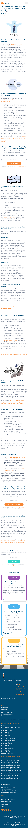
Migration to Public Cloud (7, 747)
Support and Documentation (8, 715)
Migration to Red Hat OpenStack (9, 740)
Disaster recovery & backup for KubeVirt (11, 768)
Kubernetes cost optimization (8, 792)
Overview (3, 725)
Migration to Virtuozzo (6, 743)
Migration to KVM (5, 745)
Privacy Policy (20, 166)
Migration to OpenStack (7, 742)
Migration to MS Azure (6, 730)
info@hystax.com (14, 817)
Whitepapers (4, 707)
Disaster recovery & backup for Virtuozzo (11, 770)
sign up (13, 698)
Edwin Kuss (4, 16)
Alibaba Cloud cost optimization (9, 790)
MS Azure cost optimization (8, 787)
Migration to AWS (5, 729)
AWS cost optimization (7, 785)
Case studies (4, 709)
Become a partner (5, 798)
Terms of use (9, 822)
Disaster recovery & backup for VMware (11, 772)
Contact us (4, 807)
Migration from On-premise (8, 751)
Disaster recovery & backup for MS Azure (11, 762)
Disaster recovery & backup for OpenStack (11, 773)
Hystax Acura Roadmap (7, 714)
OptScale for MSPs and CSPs (8, 799)
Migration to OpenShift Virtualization (10, 738)
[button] (26, 3)
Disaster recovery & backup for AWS (10, 760)
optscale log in (5, 698)
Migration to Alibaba (6, 733)
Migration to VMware (6, 737)
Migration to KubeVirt (6, 735)
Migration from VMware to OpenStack (10, 727)
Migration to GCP (5, 732)
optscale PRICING (6, 702)
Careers (3, 806)
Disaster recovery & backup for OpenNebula (12, 777)
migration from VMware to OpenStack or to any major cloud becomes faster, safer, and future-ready (13, 542)
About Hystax (4, 804)
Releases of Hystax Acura (7, 712)
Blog (2, 803)
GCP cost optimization (6, 789)
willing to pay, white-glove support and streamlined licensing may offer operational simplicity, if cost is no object (13, 402)
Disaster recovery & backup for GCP (10, 764)
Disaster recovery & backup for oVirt (10, 775)
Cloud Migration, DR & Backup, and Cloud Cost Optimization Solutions (13, 720)
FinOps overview (5, 784)
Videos (3, 711)
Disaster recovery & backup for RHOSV (10, 767)
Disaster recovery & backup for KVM (10, 778)
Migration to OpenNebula (7, 748)
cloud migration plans (10, 217)
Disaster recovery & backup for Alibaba (10, 765)
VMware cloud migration (10, 340)
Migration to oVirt (5, 750)
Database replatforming (7, 753)
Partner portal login (6, 801)
